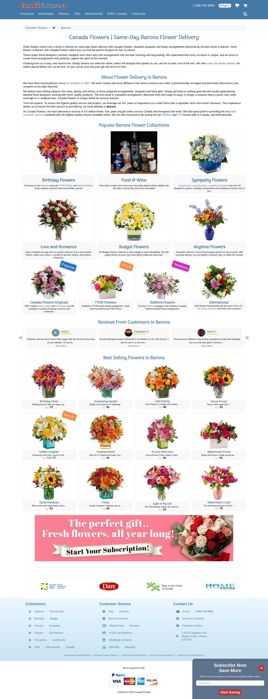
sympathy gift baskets (218, 186)
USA (241, 306)
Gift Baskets (56, 632)
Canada (69, 647)
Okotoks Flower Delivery (106, 655)
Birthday (39, 618)
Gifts (77, 13)
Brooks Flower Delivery (162, 655)
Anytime (39, 611)
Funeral (38, 625)
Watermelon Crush (219, 502)
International (94, 13)
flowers (41, 306)
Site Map (114, 647)
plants (48, 306)
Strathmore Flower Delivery (190, 655)
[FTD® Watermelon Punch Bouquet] (219, 431)
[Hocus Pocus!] (219, 380)
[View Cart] (243, 5)
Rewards (130, 647)
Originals (45, 186)
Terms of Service (118, 618)
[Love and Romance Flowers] (58, 218)
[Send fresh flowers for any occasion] (209, 218)
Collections (35, 604)
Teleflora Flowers (162, 303)
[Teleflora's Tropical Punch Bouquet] (105, 431)
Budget (54, 618)
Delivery (124, 611)
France (204, 309)
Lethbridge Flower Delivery (77, 655)
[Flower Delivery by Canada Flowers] (43, 4)
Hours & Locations (193, 618)
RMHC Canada (117, 13)
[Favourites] (235, 5)
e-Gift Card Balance (120, 632)
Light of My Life (162, 503)
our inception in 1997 (78, 83)
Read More (61, 346)
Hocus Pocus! (219, 401)
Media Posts (116, 625)
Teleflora (167, 114)
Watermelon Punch (219, 452)
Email (186, 611)
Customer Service (115, 604)
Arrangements (184, 186)
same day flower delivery (221, 63)
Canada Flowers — (38, 27)
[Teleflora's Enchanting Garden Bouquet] (105, 380)
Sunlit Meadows (49, 502)
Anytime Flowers (210, 247)
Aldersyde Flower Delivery (134, 655)
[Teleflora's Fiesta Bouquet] (105, 482)
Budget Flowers (134, 247)
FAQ (111, 611)
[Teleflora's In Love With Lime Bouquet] (162, 431)
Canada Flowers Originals (49, 303)
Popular (38, 632)
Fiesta (105, 502)
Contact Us (183, 604)
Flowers (63, 13)
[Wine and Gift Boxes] (134, 152)
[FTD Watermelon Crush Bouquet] (219, 482)
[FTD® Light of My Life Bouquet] (162, 482)
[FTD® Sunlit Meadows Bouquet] (49, 482)
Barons (66, 27)
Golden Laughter (49, 452)
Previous (20, 337)
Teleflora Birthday (85, 186)
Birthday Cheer (49, 401)
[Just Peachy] (162, 380)
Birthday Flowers (58, 180)
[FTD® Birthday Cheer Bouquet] (49, 380)
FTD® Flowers (105, 303)
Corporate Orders (192, 625)
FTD (179, 114)
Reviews (134, 625)
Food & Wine (134, 180)
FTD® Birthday (66, 186)
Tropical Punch (106, 452)
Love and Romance (58, 247)
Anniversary (57, 611)
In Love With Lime (162, 452)
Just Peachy (162, 401)
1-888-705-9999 (204, 5)
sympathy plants (199, 186)
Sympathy (54, 625)
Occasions (27, 13)
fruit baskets (60, 306)
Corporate (138, 13)
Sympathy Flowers (209, 180)
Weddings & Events (120, 639)
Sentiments (46, 13)
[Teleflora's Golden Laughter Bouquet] (49, 431)
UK (198, 309)
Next (247, 337)
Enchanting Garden (105, 401)
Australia (212, 309)
